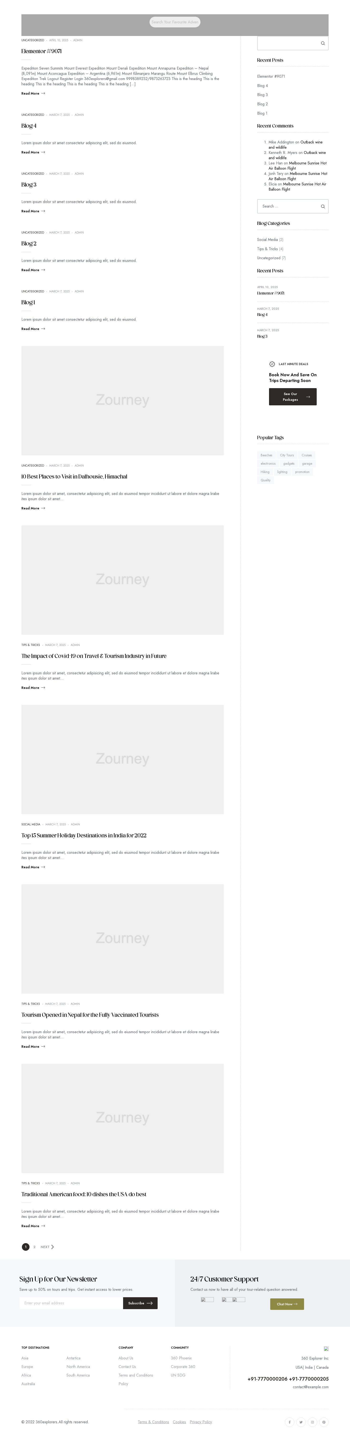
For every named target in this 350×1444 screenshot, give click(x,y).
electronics (268, 463)
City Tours (287, 455)
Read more (30, 93)
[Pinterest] (324, 1422)
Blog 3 (28, 185)
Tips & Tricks (30, 645)
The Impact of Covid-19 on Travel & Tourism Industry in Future (93, 656)
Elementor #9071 (41, 52)
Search (323, 43)
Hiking (265, 471)
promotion (302, 471)
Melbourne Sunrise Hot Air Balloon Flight (297, 165)
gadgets (288, 463)
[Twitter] (301, 1422)
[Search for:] (293, 206)
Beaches (266, 455)
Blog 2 (28, 244)
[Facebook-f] (289, 1422)
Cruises (307, 455)
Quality (265, 480)
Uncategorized (32, 40)
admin (77, 40)
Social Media (30, 824)
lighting (282, 471)
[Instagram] (312, 1422)
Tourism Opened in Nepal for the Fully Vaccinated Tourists (90, 1015)
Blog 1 (28, 303)
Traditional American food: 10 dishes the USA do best (83, 1195)
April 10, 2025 (58, 40)
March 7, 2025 (59, 115)
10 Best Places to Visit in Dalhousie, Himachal (74, 477)
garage (307, 463)
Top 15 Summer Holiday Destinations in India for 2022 (83, 836)
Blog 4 (28, 126)
